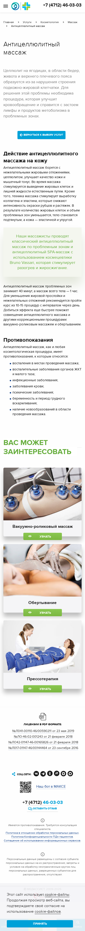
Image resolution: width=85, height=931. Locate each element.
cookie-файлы (57, 894)
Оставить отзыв (44, 808)
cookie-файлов (48, 911)
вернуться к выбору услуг (43, 135)
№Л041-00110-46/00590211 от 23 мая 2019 (43, 731)
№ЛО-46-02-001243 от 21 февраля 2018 (43, 737)
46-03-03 (42, 802)
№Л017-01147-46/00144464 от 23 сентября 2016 (43, 748)
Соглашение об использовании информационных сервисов (42, 840)
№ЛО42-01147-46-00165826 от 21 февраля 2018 (43, 742)
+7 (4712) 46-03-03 (62, 5)
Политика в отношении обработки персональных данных (42, 832)
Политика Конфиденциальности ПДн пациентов (42, 836)
